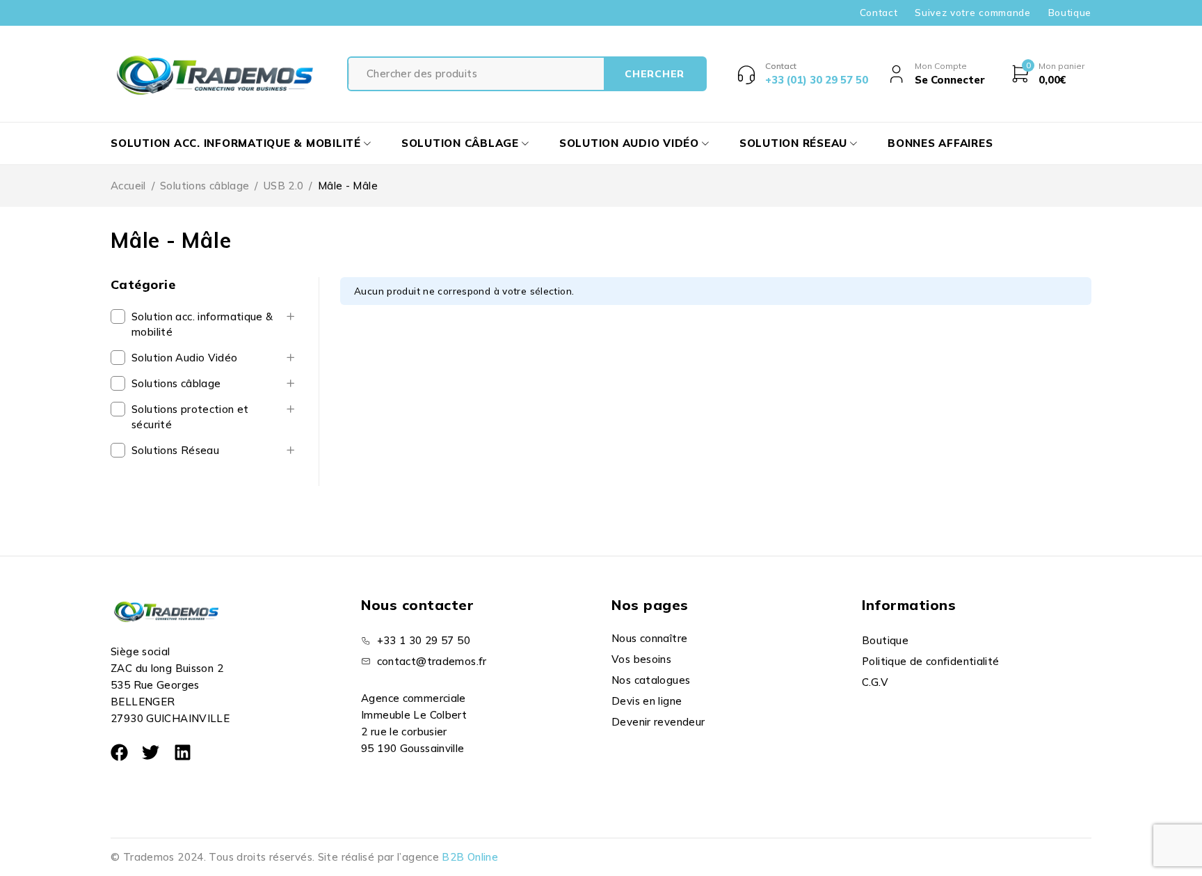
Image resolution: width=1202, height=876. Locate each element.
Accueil (128, 185)
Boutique (1069, 12)
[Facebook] (119, 752)
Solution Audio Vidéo (184, 357)
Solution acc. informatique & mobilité (202, 324)
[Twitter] (150, 752)
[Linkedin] (182, 752)
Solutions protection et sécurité (190, 416)
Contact (879, 12)
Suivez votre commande (972, 12)
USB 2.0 (284, 185)
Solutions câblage (204, 185)
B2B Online (470, 856)
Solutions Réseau (175, 450)
